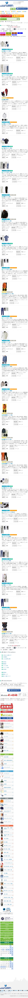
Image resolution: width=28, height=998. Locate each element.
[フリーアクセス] (13, 9)
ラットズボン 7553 (7, 318)
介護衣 (5, 794)
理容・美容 (6, 750)
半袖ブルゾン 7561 (7, 148)
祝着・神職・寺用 (7, 900)
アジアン (5, 743)
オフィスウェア (7, 723)
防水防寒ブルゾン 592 (8, 293)
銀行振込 (4, 661)
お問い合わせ (6, 936)
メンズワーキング (7, 800)
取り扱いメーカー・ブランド (12, 13)
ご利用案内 (5, 656)
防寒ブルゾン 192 (7, 221)
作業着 (25, 11)
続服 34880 (5, 99)
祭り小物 (5, 894)
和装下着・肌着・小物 (8, 897)
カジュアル (6, 736)
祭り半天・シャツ (7, 845)
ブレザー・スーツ (7, 821)
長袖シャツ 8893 (7, 123)
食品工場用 (6, 756)
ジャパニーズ (6, 740)
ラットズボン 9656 (7, 75)
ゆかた (5, 887)
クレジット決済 (6, 667)
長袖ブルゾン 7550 (7, 366)
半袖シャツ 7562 (7, 245)
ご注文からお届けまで (7, 655)
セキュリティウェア (8, 818)
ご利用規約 (7, 929)
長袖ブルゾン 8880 (7, 390)
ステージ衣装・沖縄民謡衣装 (8, 828)
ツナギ (5, 814)
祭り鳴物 (5, 842)
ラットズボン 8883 (7, 269)
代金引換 (4, 669)
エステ (5, 747)
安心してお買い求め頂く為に (6, 933)
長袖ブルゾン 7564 (7, 487)
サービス (8, 11)
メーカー (8, 34)
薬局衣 (5, 791)
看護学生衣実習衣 (7, 787)
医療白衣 (19, 11)
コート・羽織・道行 (8, 904)
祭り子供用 (6, 838)
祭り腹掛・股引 (7, 855)
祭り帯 (5, 880)
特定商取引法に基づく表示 (7, 922)
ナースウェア (6, 773)
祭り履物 (5, 873)
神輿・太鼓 (6, 852)
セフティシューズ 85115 (9, 512)
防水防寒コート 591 (8, 415)
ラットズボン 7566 (7, 172)
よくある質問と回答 (6, 658)
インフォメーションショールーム (8, 727)
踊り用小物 (6, 876)
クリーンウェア (7, 767)
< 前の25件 (8, 29)
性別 (8, 33)
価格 (14, 34)
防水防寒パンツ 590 (8, 463)
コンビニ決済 (5, 665)
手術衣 (5, 780)
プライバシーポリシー (7, 931)
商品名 (20, 33)
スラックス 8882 (7, 536)
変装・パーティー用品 (8, 883)
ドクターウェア (7, 777)
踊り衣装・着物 (7, 848)
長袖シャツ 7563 (7, 585)
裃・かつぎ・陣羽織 (8, 859)
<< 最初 (2, 29)
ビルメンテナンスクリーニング (7, 811)
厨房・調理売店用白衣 (8, 760)
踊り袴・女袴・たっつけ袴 (8, 835)
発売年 (2, 34)
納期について (5, 674)
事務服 (3, 11)
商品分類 (3, 33)
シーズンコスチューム (8, 862)
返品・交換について (6, 676)
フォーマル (6, 733)
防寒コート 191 (6, 342)
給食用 (5, 763)
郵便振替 (4, 663)
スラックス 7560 (7, 560)
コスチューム (6, 831)
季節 (14, 33)
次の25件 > (5, 31)
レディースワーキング (8, 807)
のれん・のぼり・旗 (8, 869)
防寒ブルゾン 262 (7, 633)
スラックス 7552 (7, 609)
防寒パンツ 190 (6, 196)
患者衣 (5, 784)
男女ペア (5, 804)
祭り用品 (3, 13)
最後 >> (11, 31)
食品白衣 (14, 11)
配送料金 (4, 672)
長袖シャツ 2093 (7, 51)
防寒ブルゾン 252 (7, 439)
